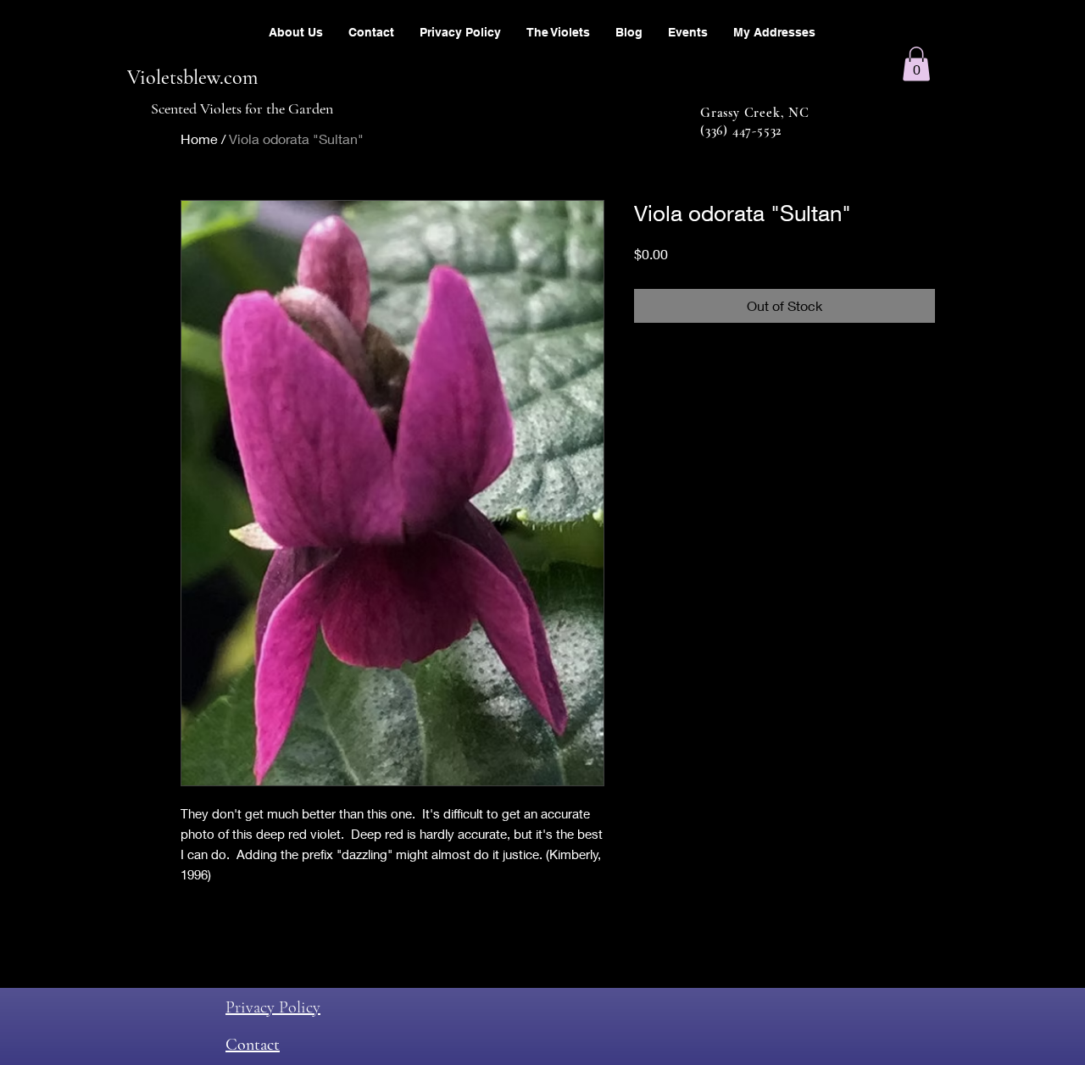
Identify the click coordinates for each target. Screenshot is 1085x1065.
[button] (916, 64)
